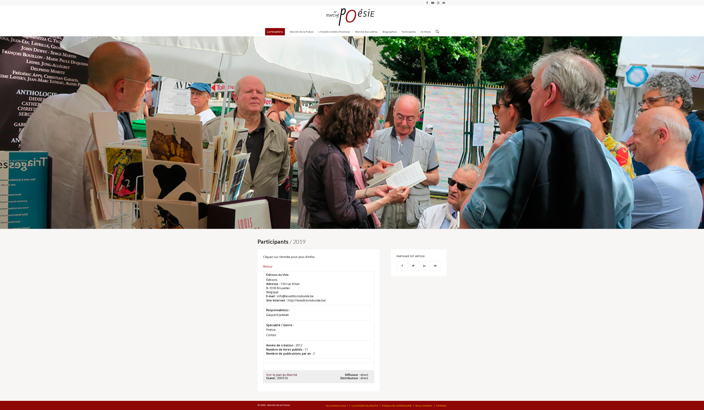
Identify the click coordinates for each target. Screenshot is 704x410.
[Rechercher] (436, 31)
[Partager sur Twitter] (413, 265)
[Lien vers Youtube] (432, 3)
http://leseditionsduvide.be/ (306, 300)
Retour (268, 266)
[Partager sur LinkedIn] (424, 265)
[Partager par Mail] (435, 265)
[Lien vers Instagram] (438, 3)
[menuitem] (276, 31)
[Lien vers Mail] (443, 3)
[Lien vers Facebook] (427, 3)
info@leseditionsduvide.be (295, 296)
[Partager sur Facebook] (402, 265)
